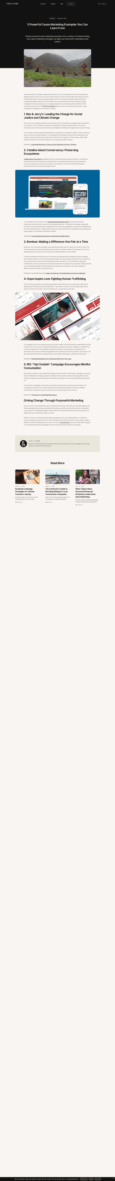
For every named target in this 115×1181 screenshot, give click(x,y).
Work (62, 4)
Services (43, 4)
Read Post (18, 502)
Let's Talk (101, 4)
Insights (70, 4)
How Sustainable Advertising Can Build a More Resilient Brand (50, 236)
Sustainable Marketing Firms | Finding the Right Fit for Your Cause (51, 359)
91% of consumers (49, 106)
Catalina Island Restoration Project (58, 222)
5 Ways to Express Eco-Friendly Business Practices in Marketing (65, 273)
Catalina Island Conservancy (33, 159)
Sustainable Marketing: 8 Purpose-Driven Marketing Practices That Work (53, 144)
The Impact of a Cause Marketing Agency (44, 395)
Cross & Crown (64, 422)
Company (53, 4)
